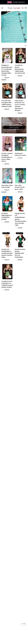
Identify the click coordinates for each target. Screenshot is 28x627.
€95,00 (6, 260)
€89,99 (6, 109)
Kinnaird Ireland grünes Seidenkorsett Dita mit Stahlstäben (20, 253)
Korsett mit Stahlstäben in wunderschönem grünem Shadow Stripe (7, 253)
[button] (22, 8)
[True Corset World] (14, 8)
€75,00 (20, 158)
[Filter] (25, 46)
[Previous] (1, 2)
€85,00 (6, 78)
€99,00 (20, 192)
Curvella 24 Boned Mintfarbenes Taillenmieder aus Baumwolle (20, 69)
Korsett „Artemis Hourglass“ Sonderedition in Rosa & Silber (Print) (7, 157)
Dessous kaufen (14, 127)
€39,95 (20, 228)
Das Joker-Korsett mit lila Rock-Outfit (20, 187)
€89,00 (20, 113)
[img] (3, 79)
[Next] (26, 2)
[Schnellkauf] (10, 60)
